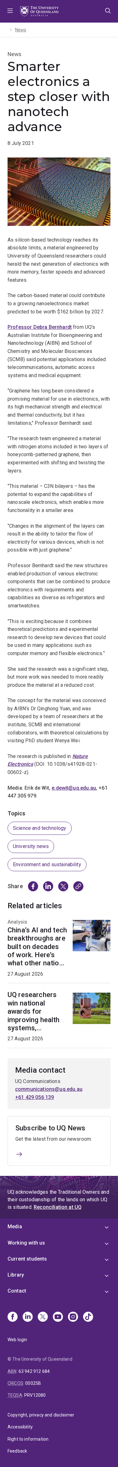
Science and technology (39, 828)
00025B (33, 1383)
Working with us (26, 1243)
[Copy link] (78, 886)
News (20, 29)
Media (15, 1227)
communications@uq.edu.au (48, 1089)
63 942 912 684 (34, 1371)
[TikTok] (88, 1317)
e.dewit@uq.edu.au (74, 788)
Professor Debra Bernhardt (40, 327)
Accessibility (20, 1426)
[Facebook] (13, 1317)
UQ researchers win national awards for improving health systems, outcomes (34, 1011)
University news (31, 846)
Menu (10, 11)
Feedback (17, 1451)
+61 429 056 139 (34, 1097)
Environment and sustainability (47, 864)
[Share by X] (63, 886)
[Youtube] (58, 1317)
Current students (27, 1259)
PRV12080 (35, 1395)
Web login (17, 1339)
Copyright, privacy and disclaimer (41, 1414)
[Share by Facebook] (33, 886)
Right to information (28, 1439)
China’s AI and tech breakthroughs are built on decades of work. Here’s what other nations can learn (37, 947)
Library (16, 1275)
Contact (17, 1291)
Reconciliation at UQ (57, 1207)
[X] (43, 1317)
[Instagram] (73, 1317)
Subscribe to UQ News (50, 1128)
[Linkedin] (28, 1317)
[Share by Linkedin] (48, 886)
